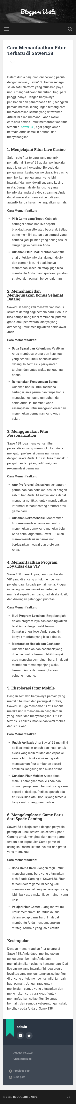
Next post (19, 1076)
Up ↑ (70, 1096)
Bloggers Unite (38, 11)
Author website (29, 1035)
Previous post (21, 1070)
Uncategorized (22, 1058)
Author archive (20, 1035)
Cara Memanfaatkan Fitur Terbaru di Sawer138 (36, 50)
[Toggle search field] (70, 29)
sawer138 (27, 127)
